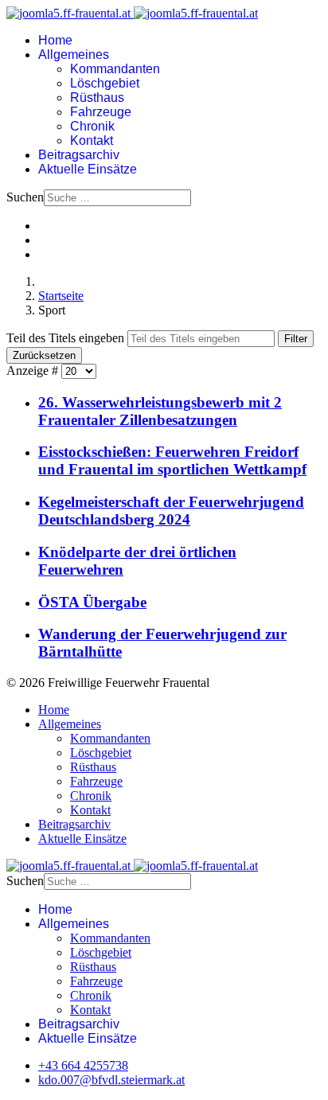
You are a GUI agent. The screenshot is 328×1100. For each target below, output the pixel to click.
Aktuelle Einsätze (87, 169)
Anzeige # (33, 370)
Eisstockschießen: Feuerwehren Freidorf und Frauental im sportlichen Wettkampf (172, 460)
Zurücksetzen (44, 355)
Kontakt (91, 140)
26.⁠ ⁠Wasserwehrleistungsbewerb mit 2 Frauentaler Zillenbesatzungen (160, 411)
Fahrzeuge (100, 112)
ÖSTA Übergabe (92, 602)
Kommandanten (115, 69)
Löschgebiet (104, 83)
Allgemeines (73, 54)
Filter (295, 339)
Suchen (25, 197)
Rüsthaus (97, 97)
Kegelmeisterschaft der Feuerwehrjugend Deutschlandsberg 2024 (171, 510)
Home (55, 40)
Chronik (92, 126)
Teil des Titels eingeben (66, 338)
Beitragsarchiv (78, 155)
